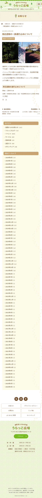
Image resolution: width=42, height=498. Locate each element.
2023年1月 (10, 293)
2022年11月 (11, 300)
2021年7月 (10, 345)
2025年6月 (11, 203)
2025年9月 (11, 193)
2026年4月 (11, 170)
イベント (10, 134)
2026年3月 (11, 174)
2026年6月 (11, 164)
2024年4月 (11, 248)
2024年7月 (11, 238)
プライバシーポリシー (31, 406)
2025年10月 (11, 190)
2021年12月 (11, 329)
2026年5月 (11, 167)
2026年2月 (11, 177)
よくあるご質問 (11, 415)
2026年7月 (11, 161)
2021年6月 (10, 348)
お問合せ (11, 410)
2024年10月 (11, 228)
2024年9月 (11, 232)
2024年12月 (11, 222)
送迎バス (10, 143)
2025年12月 (11, 183)
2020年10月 (11, 367)
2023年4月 (10, 287)
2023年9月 (11, 270)
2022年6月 (10, 309)
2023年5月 (10, 283)
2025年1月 (11, 219)
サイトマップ (31, 415)
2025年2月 (11, 216)
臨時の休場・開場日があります (25, 451)
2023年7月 (10, 277)
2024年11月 (11, 225)
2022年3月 (10, 319)
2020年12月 (11, 361)
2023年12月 (11, 261)
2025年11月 (11, 186)
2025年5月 (11, 206)
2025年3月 (11, 212)
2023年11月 (11, 264)
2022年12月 (11, 296)
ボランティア (11, 147)
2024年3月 (11, 251)
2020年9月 (10, 371)
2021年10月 (11, 335)
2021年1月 (10, 358)
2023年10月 (11, 267)
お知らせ (11, 406)
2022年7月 (10, 306)
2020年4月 (10, 387)
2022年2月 (10, 322)
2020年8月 (10, 374)
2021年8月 (10, 341)
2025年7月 (11, 199)
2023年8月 (10, 274)
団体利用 (10, 140)
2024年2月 (11, 254)
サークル (10, 137)
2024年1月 (11, 258)
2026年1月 (11, 180)
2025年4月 (11, 209)
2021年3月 (10, 354)
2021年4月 (10, 351)
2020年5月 (10, 383)
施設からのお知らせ (18, 24)
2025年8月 (11, 196)
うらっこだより (12, 130)
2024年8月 (11, 235)
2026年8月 (11, 157)
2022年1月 (10, 325)
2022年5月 (10, 312)
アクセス (20, 436)
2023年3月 (10, 290)
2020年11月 (11, 364)
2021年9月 (10, 338)
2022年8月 (10, 303)
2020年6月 (10, 380)
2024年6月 (11, 241)
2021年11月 (11, 332)
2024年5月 (11, 245)
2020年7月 (10, 377)
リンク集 (31, 410)
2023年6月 (10, 280)
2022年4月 (10, 316)
